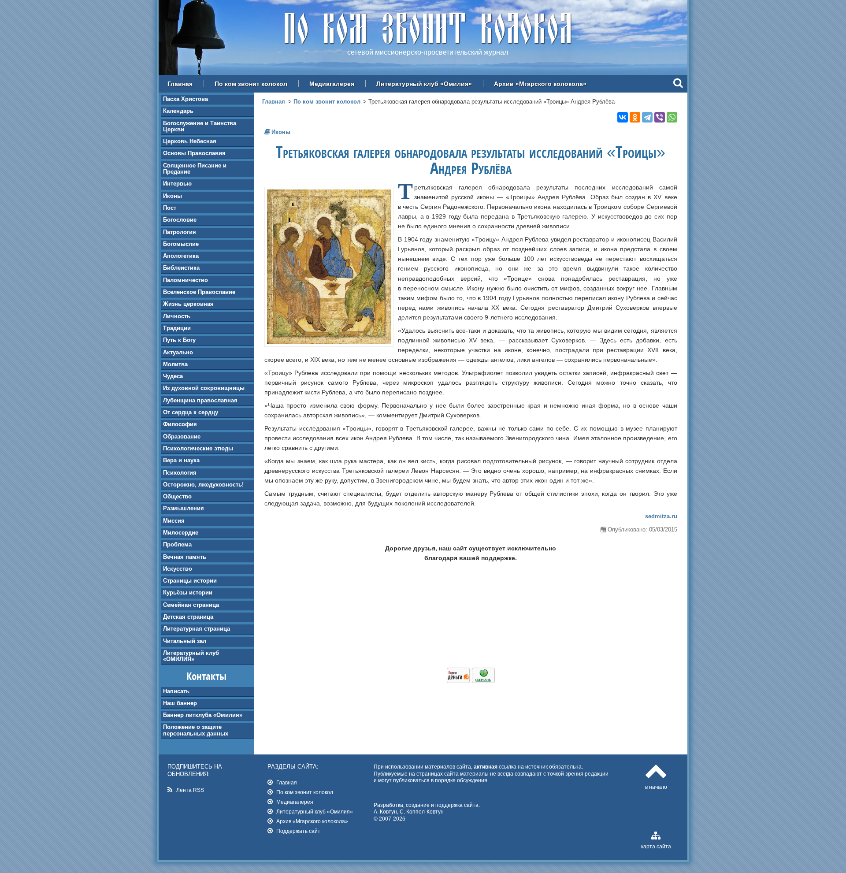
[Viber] (659, 117)
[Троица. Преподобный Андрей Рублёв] (329, 341)
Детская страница (188, 616)
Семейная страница (191, 605)
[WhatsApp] (672, 117)
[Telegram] (647, 117)
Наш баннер (180, 703)
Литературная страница (196, 628)
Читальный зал (184, 641)
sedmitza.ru (661, 516)
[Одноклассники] (635, 117)
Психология (180, 472)
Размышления (183, 508)
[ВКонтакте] (622, 117)
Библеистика (181, 267)
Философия (180, 424)
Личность (176, 316)
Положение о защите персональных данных (195, 730)
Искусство (177, 568)
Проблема (177, 544)
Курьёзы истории (187, 592)
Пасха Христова (185, 99)
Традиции (177, 328)
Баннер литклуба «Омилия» (202, 715)
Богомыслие (181, 244)
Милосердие (180, 532)
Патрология (179, 232)
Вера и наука (181, 460)
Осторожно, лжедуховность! (203, 484)
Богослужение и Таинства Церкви (199, 126)
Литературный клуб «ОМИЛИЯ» (191, 656)
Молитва (175, 364)
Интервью (177, 183)
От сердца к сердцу (190, 412)
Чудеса (173, 376)
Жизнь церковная (188, 304)
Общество (177, 496)
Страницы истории (190, 580)
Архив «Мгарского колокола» (540, 83)
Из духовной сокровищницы (204, 388)
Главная (180, 83)
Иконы (172, 196)
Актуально (178, 352)
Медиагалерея (331, 83)
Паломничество (185, 280)
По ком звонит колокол (251, 83)
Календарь (178, 111)
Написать (176, 691)
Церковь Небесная (189, 141)
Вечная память (184, 557)
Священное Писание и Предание (194, 168)
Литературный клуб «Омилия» (424, 83)
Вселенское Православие (199, 292)
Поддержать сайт (298, 831)
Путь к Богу (179, 340)
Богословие (180, 219)
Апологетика (181, 256)
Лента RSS (190, 790)
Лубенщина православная (200, 400)
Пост (169, 207)
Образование (181, 436)
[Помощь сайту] (471, 680)
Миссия (174, 520)
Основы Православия (194, 153)
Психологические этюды (198, 448)
